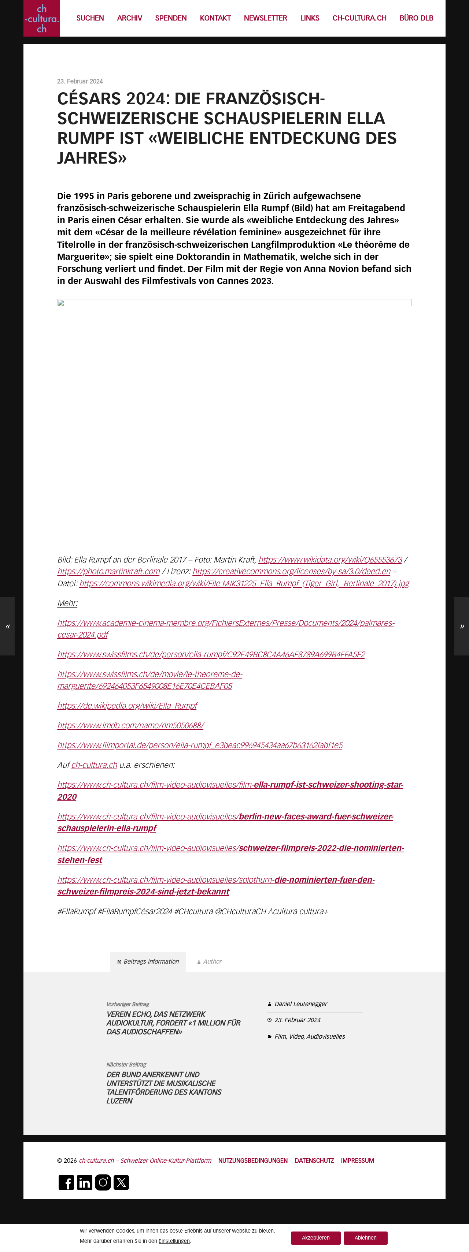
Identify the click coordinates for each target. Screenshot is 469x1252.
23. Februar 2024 (297, 1020)
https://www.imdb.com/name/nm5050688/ (130, 726)
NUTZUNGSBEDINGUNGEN (253, 1161)
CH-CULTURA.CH (360, 18)
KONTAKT (215, 18)
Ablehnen (366, 1238)
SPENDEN (171, 18)
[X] (121, 1182)
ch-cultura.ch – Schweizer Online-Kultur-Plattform (145, 1161)
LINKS (310, 18)
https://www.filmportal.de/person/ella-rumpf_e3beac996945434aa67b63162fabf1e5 (199, 746)
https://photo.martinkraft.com (108, 572)
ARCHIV (129, 18)
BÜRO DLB (416, 18)
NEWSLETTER (265, 18)
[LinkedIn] (84, 1182)
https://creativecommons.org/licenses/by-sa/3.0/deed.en (291, 572)
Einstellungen (174, 1241)
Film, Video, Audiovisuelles (309, 1037)
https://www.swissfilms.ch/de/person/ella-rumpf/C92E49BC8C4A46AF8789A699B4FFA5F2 (211, 655)
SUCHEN (90, 18)
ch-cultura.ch (94, 766)
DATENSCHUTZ (314, 1161)
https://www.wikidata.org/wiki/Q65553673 (330, 560)
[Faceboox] (66, 1182)
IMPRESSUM (357, 1161)
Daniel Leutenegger (300, 1004)
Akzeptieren (316, 1238)
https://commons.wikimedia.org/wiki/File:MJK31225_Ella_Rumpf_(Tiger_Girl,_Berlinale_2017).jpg (244, 584)
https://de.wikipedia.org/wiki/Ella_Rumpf (126, 706)
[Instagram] (103, 1182)
